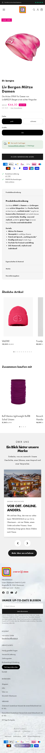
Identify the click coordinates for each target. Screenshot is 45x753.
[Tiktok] (16, 592)
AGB (24, 736)
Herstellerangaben (12, 276)
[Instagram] (7, 592)
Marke (8, 269)
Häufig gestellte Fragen (10, 650)
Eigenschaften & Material (15, 261)
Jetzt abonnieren (22, 611)
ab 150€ (7, 176)
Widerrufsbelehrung (34, 736)
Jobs (3, 688)
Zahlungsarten (7, 658)
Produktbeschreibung (13, 192)
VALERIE (6, 341)
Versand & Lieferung (8, 654)
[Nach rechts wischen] (27, 543)
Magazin (5, 684)
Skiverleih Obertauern (9, 696)
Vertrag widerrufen (11, 667)
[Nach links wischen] (17, 543)
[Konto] (37, 9)
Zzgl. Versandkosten (16, 108)
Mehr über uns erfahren (22, 553)
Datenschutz (17, 736)
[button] (13, 351)
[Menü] (4, 10)
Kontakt (4, 672)
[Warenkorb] (41, 9)
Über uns (5, 692)
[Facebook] (3, 592)
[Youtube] (11, 592)
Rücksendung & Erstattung (10, 662)
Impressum (8, 736)
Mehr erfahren (9, 182)
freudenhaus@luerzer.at (10, 638)
